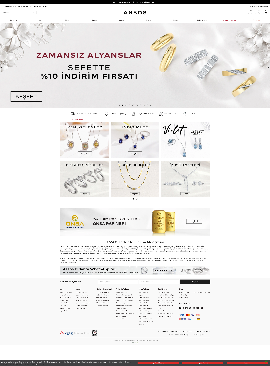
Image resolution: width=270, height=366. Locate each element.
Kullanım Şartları (82, 308)
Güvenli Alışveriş (199, 334)
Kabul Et (247, 363)
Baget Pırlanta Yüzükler (124, 300)
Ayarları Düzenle (158, 363)
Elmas (67, 20)
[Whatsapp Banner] (135, 270)
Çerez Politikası (162, 331)
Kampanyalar (264, 6)
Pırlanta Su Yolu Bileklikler (125, 313)
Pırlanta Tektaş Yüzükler (124, 295)
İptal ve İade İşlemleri (84, 303)
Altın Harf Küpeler (145, 319)
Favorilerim (258, 14)
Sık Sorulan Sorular (102, 295)
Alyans (148, 20)
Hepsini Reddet (203, 363)
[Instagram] (180, 308)
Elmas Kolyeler (121, 319)
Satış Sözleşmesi (82, 297)
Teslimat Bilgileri (82, 300)
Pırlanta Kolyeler (122, 303)
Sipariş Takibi (254, 6)
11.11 (159, 308)
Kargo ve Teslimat (102, 305)
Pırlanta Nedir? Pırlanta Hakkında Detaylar (194, 292)
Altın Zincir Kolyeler (146, 308)
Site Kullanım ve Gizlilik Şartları (180, 331)
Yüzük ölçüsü (183, 297)
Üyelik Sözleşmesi (82, 295)
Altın (40, 20)
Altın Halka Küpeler (146, 313)
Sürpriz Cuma (162, 311)
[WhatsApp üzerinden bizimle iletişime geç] (266, 361)
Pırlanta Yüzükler (122, 292)
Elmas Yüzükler (121, 316)
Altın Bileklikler (144, 297)
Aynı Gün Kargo (229, 20)
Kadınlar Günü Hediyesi (166, 303)
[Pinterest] (190, 308)
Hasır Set (142, 324)
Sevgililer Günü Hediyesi (166, 295)
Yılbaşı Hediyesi (163, 292)
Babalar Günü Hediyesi (166, 300)
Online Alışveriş (184, 295)
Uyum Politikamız (82, 305)
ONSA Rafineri (65, 308)
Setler (175, 20)
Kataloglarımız (65, 295)
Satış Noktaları (65, 303)
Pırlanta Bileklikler (122, 311)
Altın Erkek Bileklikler (146, 321)
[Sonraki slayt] (268, 68)
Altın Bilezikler (144, 300)
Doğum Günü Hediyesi (165, 305)
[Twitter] (194, 308)
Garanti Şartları (82, 292)
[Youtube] (197, 308)
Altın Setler (143, 316)
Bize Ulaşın (63, 305)
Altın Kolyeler (143, 303)
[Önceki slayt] (2, 68)
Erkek (94, 20)
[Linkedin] (202, 308)
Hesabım (251, 14)
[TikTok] (186, 308)
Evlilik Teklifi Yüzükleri (165, 313)
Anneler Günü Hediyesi (166, 297)
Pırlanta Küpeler (122, 308)
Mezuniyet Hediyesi (165, 316)
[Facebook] (183, 308)
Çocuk (121, 20)
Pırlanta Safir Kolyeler (124, 305)
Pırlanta (13, 20)
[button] (119, 105)
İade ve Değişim (101, 297)
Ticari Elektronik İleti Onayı (179, 334)
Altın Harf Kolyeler (145, 311)
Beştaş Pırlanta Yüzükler (124, 297)
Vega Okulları (64, 311)
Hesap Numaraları (102, 300)
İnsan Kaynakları (66, 297)
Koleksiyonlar (202, 20)
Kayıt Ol (195, 282)
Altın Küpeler (143, 305)
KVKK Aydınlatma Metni (201, 331)
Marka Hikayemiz (66, 292)
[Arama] (34, 12)
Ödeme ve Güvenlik (102, 303)
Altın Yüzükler (143, 292)
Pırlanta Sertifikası (102, 292)
